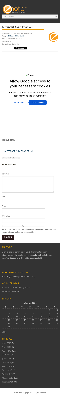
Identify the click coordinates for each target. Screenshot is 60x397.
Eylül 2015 (6, 374)
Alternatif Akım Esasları (11, 158)
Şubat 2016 (6, 359)
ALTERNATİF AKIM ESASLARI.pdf (18, 151)
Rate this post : (7, 41)
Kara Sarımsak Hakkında (12, 287)
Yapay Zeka (6, 291)
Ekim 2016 (6, 355)
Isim (3, 196)
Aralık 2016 (6, 347)
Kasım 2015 (7, 366)
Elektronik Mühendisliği (16, 36)
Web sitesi (6, 216)
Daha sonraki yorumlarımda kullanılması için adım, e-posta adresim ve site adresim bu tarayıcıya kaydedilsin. (29, 230)
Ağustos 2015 (7, 378)
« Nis (4, 332)
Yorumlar (5, 174)
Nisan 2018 (6, 343)
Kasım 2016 (7, 351)
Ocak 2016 (6, 362)
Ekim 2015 (6, 370)
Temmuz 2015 (7, 382)
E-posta (5, 206)
